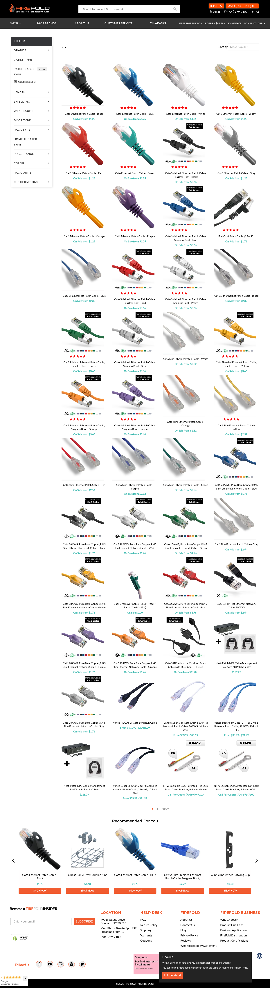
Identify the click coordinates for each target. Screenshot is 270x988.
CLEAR (42, 69)
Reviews (185, 940)
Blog (183, 930)
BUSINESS (216, 6)
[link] (40, 861)
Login (216, 11)
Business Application (233, 930)
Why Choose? (229, 919)
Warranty (146, 935)
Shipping (145, 930)
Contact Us (187, 925)
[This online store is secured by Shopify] (20, 938)
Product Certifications (234, 940)
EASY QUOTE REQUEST (242, 6)
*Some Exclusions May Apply (245, 23)
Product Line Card (231, 925)
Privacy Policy (189, 935)
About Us (82, 23)
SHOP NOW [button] (39, 890)
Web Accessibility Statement (198, 945)
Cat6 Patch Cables (26, 81)
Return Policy (148, 925)
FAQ (143, 919)
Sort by (223, 46)
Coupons (146, 940)
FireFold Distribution (233, 935)
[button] (78, 107)
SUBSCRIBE (84, 921)
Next (165, 809)
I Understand (172, 975)
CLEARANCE (158, 23)
